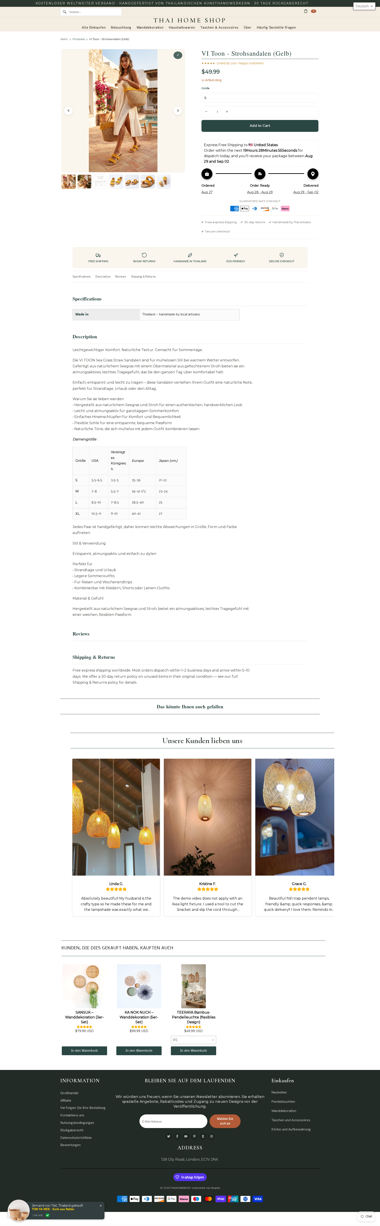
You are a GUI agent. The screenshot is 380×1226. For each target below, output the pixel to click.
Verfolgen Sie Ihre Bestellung (83, 1107)
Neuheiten (279, 1092)
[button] (364, 6)
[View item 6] (148, 182)
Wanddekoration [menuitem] (150, 27)
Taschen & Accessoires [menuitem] (219, 27)
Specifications (82, 276)
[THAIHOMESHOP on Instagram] (211, 1136)
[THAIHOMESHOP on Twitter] (169, 1136)
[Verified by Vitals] (47, 1215)
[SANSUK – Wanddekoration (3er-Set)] (84, 986)
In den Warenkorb (84, 1051)
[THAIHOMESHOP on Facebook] (177, 1136)
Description (102, 276)
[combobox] (193, 1040)
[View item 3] (100, 182)
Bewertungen (70, 1145)
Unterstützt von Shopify (206, 1188)
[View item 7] (164, 182)
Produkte (78, 39)
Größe (205, 88)
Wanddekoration (283, 1110)
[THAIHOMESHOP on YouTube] (186, 1136)
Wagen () (313, 11)
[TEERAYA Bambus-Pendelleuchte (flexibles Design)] (193, 986)
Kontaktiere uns (72, 1115)
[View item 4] (116, 182)
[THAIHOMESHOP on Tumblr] (203, 1136)
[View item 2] (84, 182)
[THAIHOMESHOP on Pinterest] (194, 1136)
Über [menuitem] (248, 27)
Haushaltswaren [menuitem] (182, 27)
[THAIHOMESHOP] (190, 20)
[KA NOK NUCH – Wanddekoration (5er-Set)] (139, 986)
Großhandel (69, 1093)
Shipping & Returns (143, 276)
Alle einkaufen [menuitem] (94, 27)
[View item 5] (132, 182)
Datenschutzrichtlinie (76, 1137)
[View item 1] (69, 182)
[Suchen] (64, 12)
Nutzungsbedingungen (77, 1122)
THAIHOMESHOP (180, 1188)
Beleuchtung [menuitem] (121, 27)
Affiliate (65, 1100)
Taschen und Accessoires (290, 1120)
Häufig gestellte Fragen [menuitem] (276, 27)
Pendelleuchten (283, 1101)
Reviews (120, 276)
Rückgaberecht (71, 1130)
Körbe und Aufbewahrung (291, 1129)
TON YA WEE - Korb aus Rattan (53, 1209)
